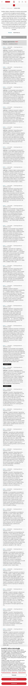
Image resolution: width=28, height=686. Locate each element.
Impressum (14, 672)
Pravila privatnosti (6, 672)
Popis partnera (22, 672)
